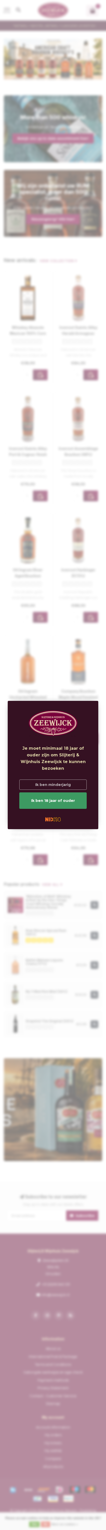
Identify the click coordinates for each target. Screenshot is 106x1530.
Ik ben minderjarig (53, 784)
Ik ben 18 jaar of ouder (53, 800)
